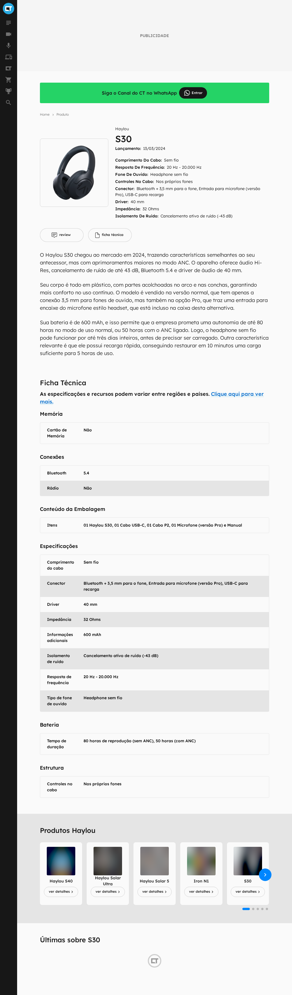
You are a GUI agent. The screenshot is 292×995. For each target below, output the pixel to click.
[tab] (62, 235)
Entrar (197, 93)
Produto (62, 114)
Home (45, 114)
